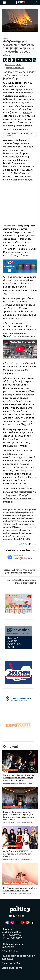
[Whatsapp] (18, 60)
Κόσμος (5, 38)
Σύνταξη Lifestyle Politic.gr (23, 783)
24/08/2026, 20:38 (9, 783)
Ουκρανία (8, 86)
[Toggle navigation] (4, 2)
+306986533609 (14, 938)
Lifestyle (6, 770)
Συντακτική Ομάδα (11, 963)
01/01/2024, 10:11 (13, 65)
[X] (9, 60)
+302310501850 (13, 935)
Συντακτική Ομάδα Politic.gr (24, 893)
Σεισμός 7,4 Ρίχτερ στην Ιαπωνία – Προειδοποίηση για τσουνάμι (20, 571)
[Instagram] (13, 60)
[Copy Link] (30, 60)
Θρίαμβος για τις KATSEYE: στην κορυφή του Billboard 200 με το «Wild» (18, 853)
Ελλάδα (6, 883)
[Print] (26, 60)
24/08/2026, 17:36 (8, 859)
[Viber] (22, 60)
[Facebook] (5, 60)
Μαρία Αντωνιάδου (15, 68)
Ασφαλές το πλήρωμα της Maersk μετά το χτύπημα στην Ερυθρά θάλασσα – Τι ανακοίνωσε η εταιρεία (19, 495)
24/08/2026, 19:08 (8, 822)
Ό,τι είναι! (14, 770)
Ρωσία (26, 112)
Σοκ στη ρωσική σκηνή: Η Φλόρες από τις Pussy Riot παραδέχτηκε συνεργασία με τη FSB (18, 777)
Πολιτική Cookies (10, 951)
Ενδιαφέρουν (15, 883)
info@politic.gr (15, 932)
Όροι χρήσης (8, 947)
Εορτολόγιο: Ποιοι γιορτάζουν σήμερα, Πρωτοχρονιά (21, 581)
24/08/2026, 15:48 (8, 893)
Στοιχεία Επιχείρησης (12, 968)
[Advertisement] (20, 203)
